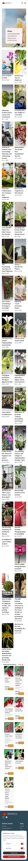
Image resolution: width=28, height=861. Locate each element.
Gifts (21, 828)
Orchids (22, 826)
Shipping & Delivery (7, 828)
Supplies (22, 830)
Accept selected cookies (14, 857)
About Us (4, 826)
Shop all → (21, 665)
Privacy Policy (5, 830)
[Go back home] (12, 3)
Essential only (14, 853)
